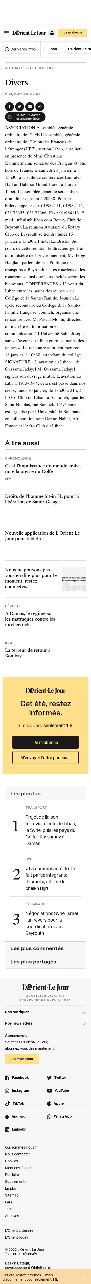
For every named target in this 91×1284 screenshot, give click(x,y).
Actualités (16, 68)
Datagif (23, 1263)
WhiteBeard (40, 1267)
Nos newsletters (19, 1023)
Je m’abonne (45, 742)
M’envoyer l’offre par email (45, 757)
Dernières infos (23, 49)
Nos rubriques (17, 1012)
